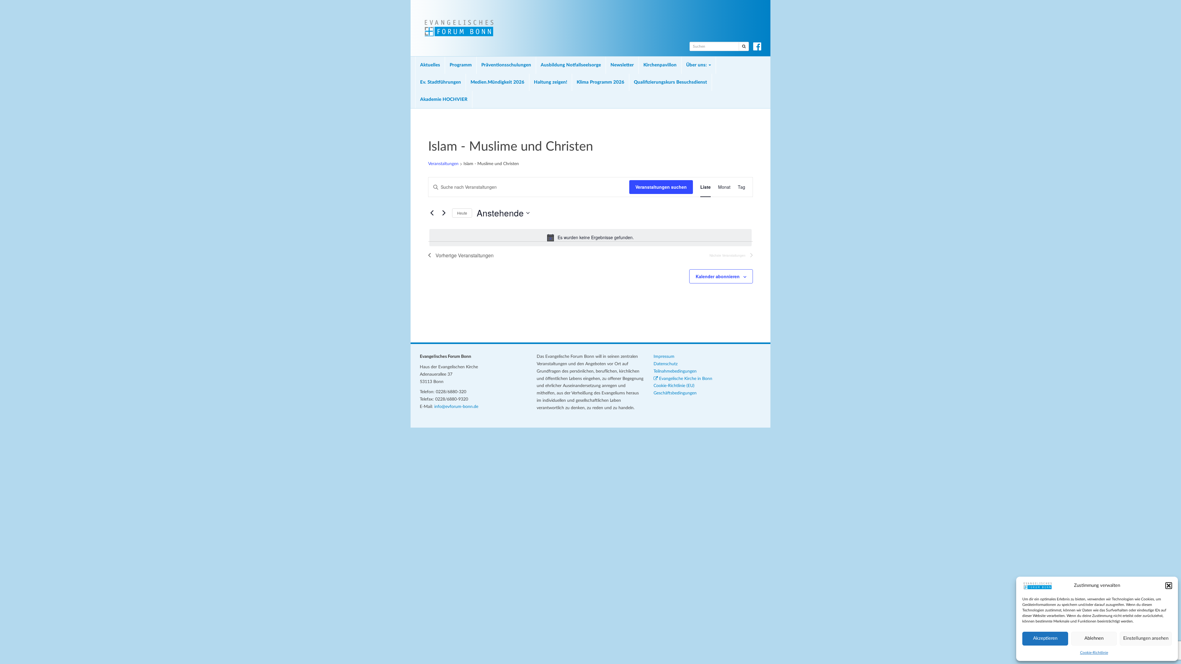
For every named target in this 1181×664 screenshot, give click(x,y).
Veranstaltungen (443, 164)
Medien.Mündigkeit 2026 (497, 82)
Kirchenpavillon (660, 65)
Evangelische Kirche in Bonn (685, 379)
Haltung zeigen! (550, 82)
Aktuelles (430, 65)
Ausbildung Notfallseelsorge (571, 65)
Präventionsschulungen (506, 65)
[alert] (590, 237)
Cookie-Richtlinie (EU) (674, 386)
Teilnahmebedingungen (675, 371)
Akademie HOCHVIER (443, 99)
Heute (462, 212)
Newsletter (622, 65)
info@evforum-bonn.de (456, 407)
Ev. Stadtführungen (440, 82)
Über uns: (697, 65)
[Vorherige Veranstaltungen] (431, 213)
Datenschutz (666, 364)
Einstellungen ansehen (1145, 638)
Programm (461, 65)
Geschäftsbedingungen (675, 393)
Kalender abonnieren (718, 276)
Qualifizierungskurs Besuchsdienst (670, 82)
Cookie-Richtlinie (1094, 652)
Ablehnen (1093, 638)
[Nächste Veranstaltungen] (443, 213)
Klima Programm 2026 (600, 82)
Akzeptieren (1045, 638)
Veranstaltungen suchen (661, 187)
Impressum (664, 356)
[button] (1169, 586)
